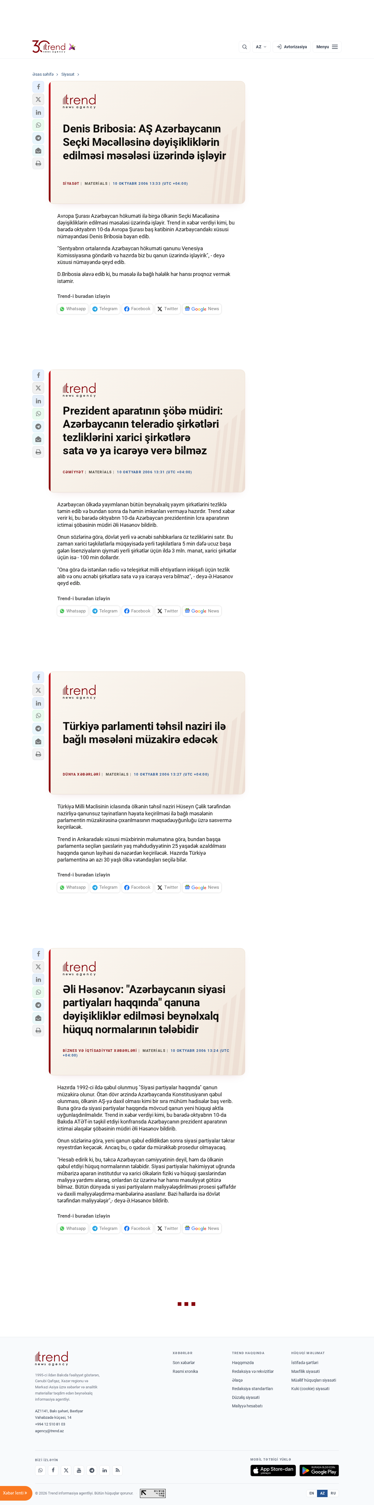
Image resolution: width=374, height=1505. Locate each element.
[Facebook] (53, 1470)
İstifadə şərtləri (304, 1362)
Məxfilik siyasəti (305, 1371)
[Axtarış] (244, 47)
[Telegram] (91, 1470)
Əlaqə (237, 1380)
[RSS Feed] (117, 1470)
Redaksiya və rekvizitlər (253, 1371)
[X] (66, 1470)
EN (311, 1493)
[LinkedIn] (104, 1470)
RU (333, 1493)
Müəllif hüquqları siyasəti (313, 1380)
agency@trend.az (49, 1431)
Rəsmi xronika (185, 1371)
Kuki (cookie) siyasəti (310, 1388)
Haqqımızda (243, 1362)
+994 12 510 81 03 (50, 1424)
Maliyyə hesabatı (247, 1406)
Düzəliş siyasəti (245, 1397)
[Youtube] (79, 1470)
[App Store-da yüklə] (273, 1470)
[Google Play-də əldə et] (319, 1470)
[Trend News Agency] (51, 1358)
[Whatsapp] (40, 1470)
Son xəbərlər (184, 1362)
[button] (38, 86)
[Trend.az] (54, 46)
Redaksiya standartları (252, 1388)
